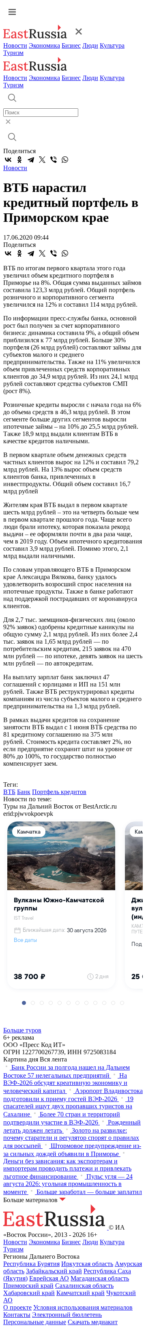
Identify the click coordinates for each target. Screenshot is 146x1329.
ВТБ (9, 791)
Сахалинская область (84, 1285)
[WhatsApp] (65, 159)
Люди (90, 45)
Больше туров (22, 1030)
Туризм (13, 52)
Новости (15, 45)
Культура (112, 45)
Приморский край (28, 1285)
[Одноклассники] (19, 159)
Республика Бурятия (31, 1263)
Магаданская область (100, 1278)
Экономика (44, 45)
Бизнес (71, 45)
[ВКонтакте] (8, 159)
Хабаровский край (29, 1292)
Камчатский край (80, 1292)
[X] (42, 159)
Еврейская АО (49, 1278)
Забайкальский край (54, 1271)
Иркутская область (87, 1263)
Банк (23, 791)
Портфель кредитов (59, 791)
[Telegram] (31, 159)
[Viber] (53, 159)
